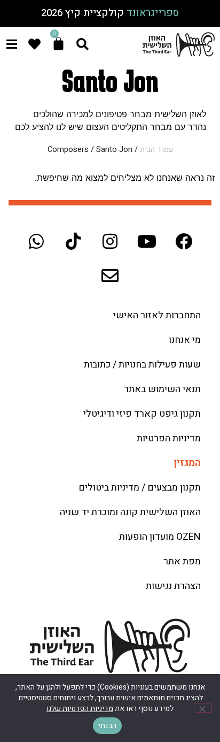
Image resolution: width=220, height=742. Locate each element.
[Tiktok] (73, 241)
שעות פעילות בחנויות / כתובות (142, 364)
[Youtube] (147, 241)
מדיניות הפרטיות (169, 438)
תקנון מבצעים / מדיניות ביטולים (139, 487)
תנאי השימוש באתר (162, 389)
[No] (203, 708)
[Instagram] (110, 241)
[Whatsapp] (36, 241)
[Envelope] (110, 275)
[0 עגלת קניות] (58, 43)
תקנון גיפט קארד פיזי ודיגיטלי (142, 414)
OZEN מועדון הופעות (160, 537)
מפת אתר (182, 561)
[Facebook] (184, 241)
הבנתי (107, 725)
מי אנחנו (185, 340)
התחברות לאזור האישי (157, 315)
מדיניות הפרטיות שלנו (79, 708)
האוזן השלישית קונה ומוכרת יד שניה (130, 512)
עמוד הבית (156, 149)
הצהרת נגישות (173, 586)
